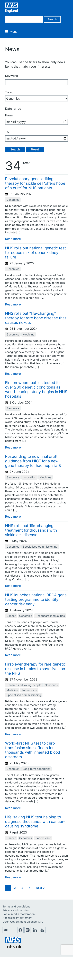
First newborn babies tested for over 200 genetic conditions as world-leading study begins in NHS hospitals (36, 389)
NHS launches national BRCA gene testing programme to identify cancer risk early (36, 599)
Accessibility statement (17, 917)
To (7, 132)
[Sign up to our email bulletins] (6, 932)
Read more (13, 239)
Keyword (11, 76)
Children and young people (23, 685)
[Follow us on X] (13, 932)
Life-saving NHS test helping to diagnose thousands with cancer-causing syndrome (35, 821)
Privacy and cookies (16, 910)
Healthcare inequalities (50, 616)
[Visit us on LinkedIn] (35, 932)
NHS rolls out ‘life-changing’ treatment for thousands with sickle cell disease (31, 530)
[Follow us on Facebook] (20, 932)
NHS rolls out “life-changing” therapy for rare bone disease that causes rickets (35, 318)
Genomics (12, 199)
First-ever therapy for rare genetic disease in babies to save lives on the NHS (35, 668)
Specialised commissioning (40, 546)
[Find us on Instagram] (27, 932)
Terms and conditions (16, 906)
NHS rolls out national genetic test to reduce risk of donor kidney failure (35, 252)
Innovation (29, 477)
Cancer (11, 616)
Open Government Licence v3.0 (23, 921)
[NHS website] (13, 947)
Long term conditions (36, 768)
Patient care (29, 690)
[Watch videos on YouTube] (42, 932)
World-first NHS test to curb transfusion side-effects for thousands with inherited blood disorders (32, 750)
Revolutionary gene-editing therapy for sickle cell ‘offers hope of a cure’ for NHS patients (35, 183)
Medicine (28, 334)
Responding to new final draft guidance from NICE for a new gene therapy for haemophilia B (33, 461)
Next (39, 887)
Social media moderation (19, 914)
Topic (9, 92)
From (9, 115)
